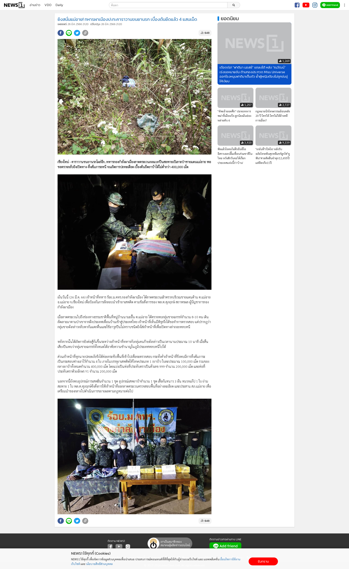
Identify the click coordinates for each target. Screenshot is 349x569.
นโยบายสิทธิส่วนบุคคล (99, 564)
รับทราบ (263, 561)
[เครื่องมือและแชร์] (345, 5)
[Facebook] (297, 5)
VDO (48, 5)
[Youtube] (306, 5)
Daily (59, 5)
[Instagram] (314, 5)
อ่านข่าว (35, 5)
